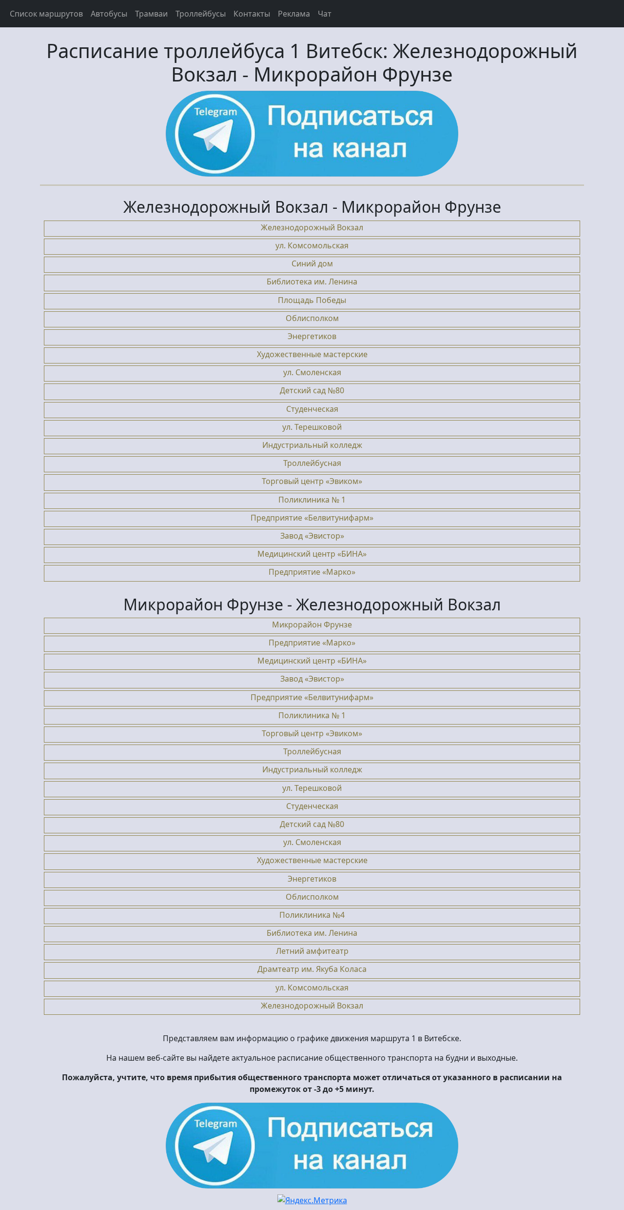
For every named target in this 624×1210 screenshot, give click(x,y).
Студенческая (312, 408)
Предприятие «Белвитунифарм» (312, 517)
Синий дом (312, 263)
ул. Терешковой (312, 427)
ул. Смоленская (312, 372)
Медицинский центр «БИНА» (312, 553)
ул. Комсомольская (312, 245)
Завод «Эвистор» (312, 535)
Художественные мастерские (312, 354)
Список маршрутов (46, 13)
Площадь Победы (312, 300)
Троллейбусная (312, 463)
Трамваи (151, 13)
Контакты (252, 13)
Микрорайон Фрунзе (312, 624)
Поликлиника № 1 (312, 499)
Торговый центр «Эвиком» (312, 481)
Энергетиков (312, 336)
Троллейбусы (201, 13)
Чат (325, 13)
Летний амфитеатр (312, 951)
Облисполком (312, 318)
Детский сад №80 (312, 390)
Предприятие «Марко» (312, 571)
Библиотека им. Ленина (312, 281)
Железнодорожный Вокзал (312, 227)
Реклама (294, 13)
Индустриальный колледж (312, 445)
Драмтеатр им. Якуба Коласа (312, 969)
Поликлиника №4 (312, 914)
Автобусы (109, 13)
